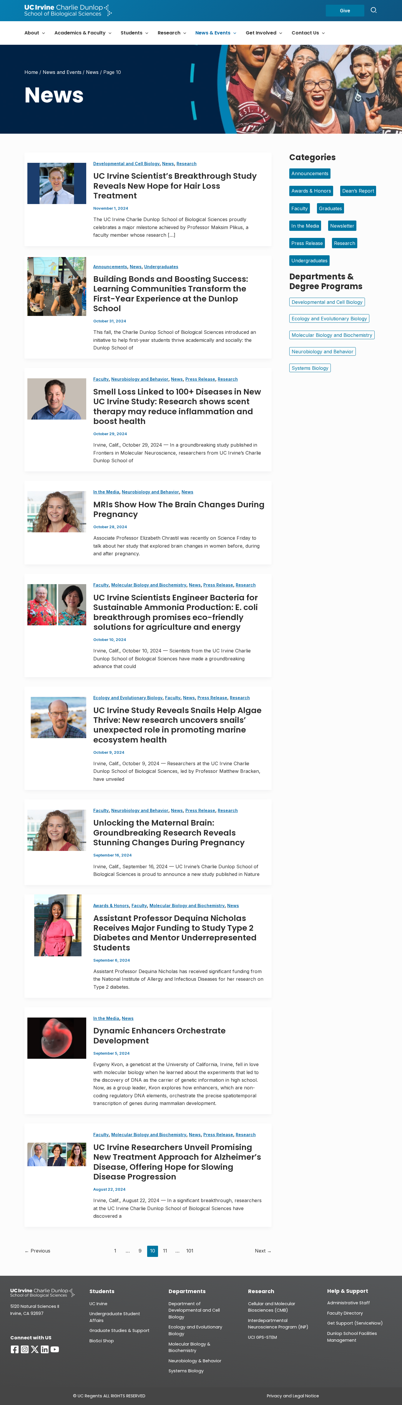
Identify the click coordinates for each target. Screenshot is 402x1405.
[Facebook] (14, 1349)
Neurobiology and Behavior (139, 379)
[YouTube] (54, 1349)
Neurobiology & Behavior (195, 1361)
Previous (37, 1251)
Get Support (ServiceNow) (355, 1323)
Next (263, 1251)
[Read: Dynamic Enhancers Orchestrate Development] (55, 1038)
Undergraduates (161, 266)
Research (187, 163)
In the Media (106, 491)
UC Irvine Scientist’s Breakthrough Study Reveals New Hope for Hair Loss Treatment (175, 185)
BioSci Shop (101, 1341)
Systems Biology (310, 368)
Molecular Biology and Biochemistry (148, 584)
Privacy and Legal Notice (293, 1396)
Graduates (330, 208)
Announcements (110, 266)
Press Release (200, 379)
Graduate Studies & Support (119, 1330)
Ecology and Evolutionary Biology (127, 697)
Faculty (101, 379)
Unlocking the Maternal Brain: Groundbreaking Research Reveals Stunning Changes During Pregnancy (169, 832)
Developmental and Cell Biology (126, 163)
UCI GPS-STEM (262, 1337)
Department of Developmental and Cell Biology (194, 1310)
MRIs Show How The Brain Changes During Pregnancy (179, 509)
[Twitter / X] (34, 1349)
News (168, 163)
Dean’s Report (358, 191)
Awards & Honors (111, 905)
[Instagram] (24, 1349)
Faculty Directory (345, 1313)
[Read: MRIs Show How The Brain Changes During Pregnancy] (55, 511)
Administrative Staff (348, 1303)
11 (165, 1251)
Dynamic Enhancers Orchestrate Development (159, 1035)
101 (189, 1251)
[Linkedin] (44, 1349)
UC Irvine (98, 1304)
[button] (345, 10)
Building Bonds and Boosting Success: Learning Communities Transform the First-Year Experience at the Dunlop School (170, 293)
